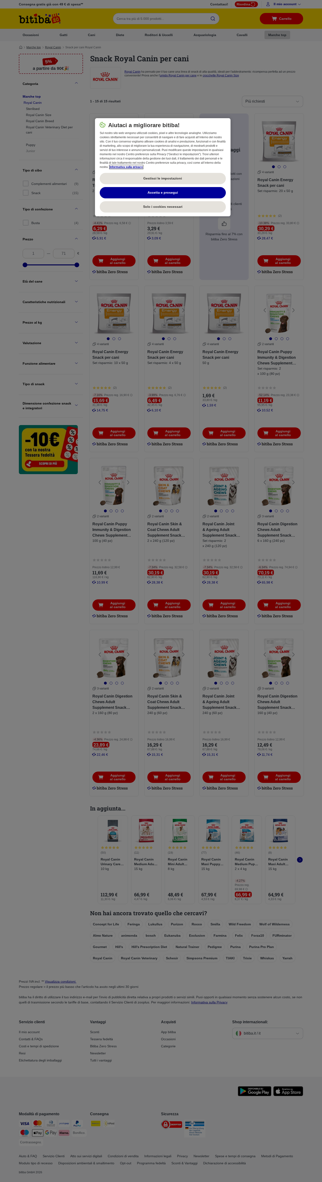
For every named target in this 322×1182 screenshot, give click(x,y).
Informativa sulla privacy (126, 167)
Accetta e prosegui (163, 192)
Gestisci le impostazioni (162, 178)
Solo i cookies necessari (162, 207)
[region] (163, 167)
